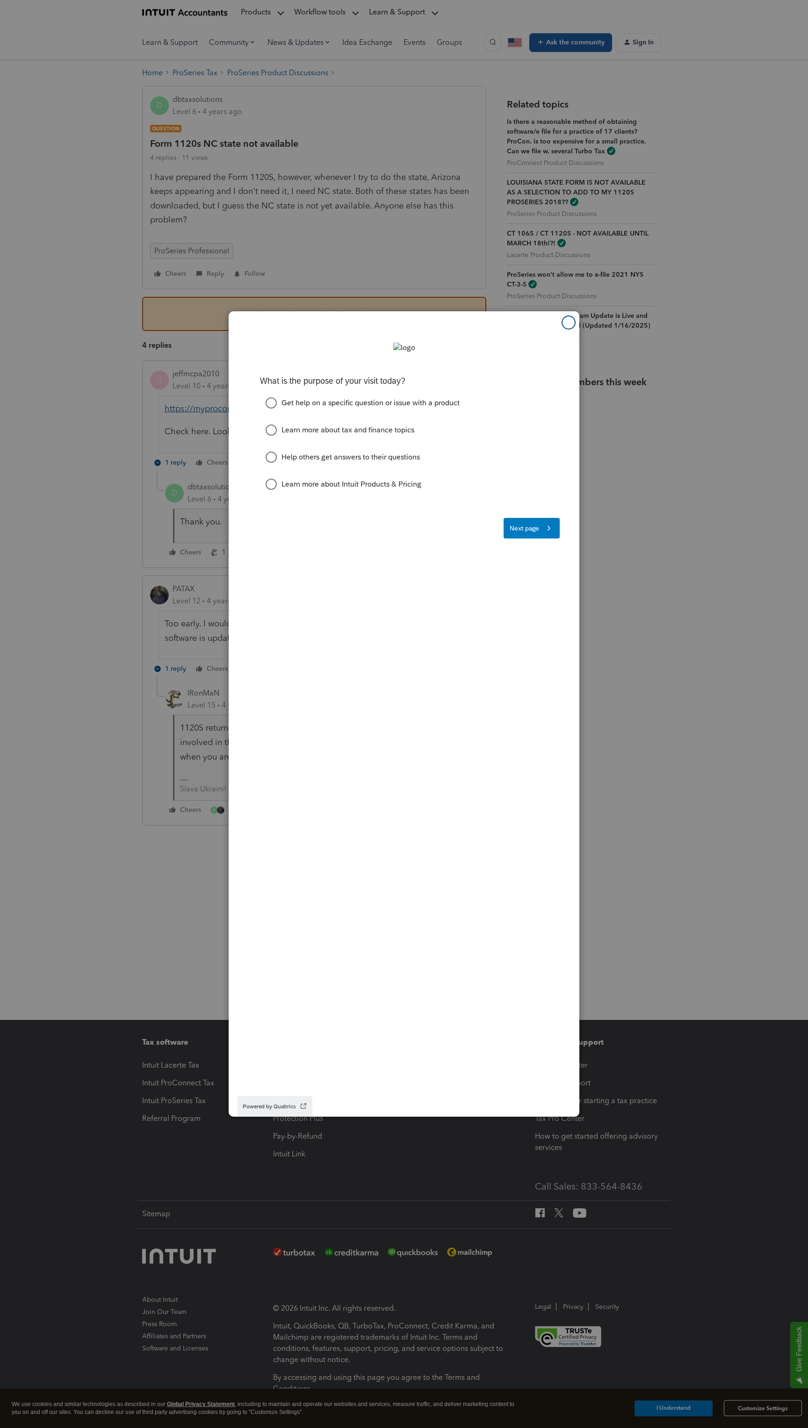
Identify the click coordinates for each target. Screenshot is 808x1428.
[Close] (569, 322)
